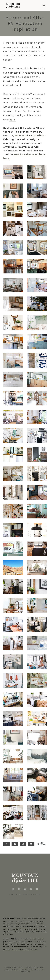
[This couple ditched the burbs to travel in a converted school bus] (37, 417)
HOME (12, 894)
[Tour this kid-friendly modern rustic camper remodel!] (13, 643)
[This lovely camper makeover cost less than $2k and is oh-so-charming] (37, 209)
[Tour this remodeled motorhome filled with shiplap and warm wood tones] (37, 643)
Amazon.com (33, 949)
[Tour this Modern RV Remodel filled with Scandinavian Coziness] (37, 548)
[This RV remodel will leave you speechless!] (13, 605)
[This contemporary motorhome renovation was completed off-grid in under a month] (13, 379)
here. (12, 119)
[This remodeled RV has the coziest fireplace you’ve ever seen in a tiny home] (13, 530)
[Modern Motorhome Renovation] (13, 172)
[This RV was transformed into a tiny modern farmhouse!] (37, 530)
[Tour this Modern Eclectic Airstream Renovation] (37, 737)
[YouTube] (31, 889)
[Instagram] (25, 889)
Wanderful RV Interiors (29, 135)
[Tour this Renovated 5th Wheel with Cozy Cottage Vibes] (13, 756)
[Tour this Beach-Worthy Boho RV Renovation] (37, 793)
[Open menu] (44, 5)
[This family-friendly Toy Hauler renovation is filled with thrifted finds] (13, 191)
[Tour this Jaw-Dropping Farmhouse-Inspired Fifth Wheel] (37, 812)
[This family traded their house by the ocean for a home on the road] (37, 605)
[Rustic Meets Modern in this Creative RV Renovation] (13, 812)
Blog (19, 894)
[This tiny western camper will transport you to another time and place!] (13, 266)
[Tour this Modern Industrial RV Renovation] (37, 756)
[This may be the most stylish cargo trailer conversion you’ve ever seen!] (13, 454)
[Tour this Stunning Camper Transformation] (37, 775)
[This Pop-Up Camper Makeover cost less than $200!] (13, 548)
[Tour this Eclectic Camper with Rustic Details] (13, 793)
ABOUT (26, 894)
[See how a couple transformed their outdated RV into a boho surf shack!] (37, 567)
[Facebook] (19, 889)
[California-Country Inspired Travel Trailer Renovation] (13, 775)
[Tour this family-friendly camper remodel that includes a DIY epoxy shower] (37, 228)
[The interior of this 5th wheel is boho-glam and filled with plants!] (13, 511)
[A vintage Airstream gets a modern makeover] (13, 322)
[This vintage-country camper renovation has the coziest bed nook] (13, 303)
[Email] (36, 889)
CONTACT (36, 894)
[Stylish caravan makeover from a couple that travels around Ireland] (37, 492)
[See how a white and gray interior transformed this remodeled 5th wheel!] (37, 435)
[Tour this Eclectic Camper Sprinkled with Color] (13, 699)
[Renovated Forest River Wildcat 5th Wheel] (37, 172)
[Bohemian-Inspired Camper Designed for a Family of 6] (37, 718)
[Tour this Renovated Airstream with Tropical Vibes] (13, 737)
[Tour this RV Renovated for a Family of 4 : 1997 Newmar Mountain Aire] (37, 661)
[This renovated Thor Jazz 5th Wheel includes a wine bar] (37, 247)
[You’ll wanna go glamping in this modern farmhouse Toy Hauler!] (13, 492)
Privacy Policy (20, 970)
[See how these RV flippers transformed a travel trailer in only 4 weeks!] (13, 285)
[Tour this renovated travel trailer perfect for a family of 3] (37, 699)
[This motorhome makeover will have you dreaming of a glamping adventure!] (13, 417)
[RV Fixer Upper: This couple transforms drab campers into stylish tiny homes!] (13, 718)
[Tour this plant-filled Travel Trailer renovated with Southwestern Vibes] (37, 586)
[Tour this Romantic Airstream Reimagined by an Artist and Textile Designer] (37, 680)
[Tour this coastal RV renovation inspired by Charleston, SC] (13, 247)
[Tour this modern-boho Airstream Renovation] (13, 435)
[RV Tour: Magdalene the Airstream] (13, 661)
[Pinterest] (13, 889)
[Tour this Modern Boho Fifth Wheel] (13, 831)
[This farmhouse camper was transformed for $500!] (37, 624)
